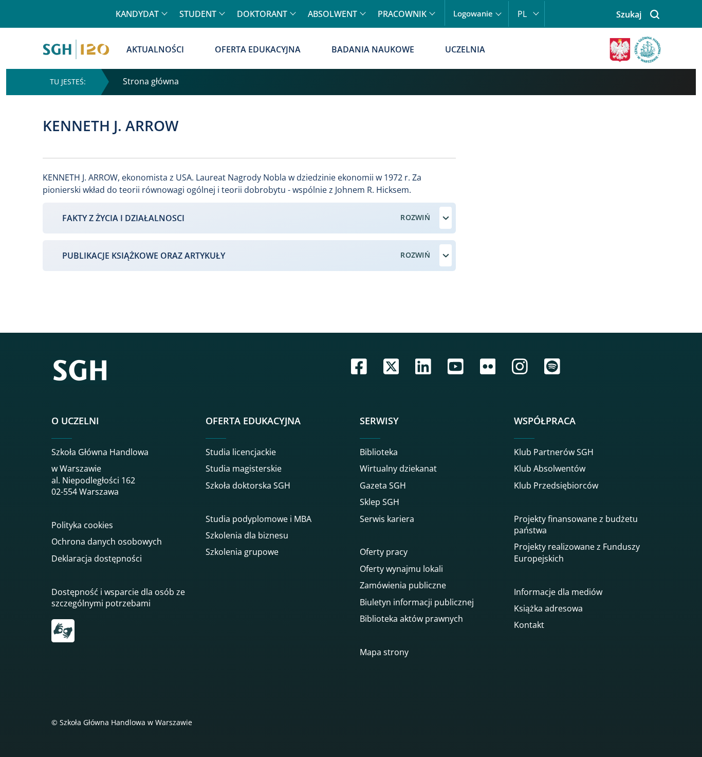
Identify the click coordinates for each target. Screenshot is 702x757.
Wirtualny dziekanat (398, 468)
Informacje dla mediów (558, 592)
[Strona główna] (76, 49)
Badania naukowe (372, 49)
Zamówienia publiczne (403, 585)
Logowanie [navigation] (473, 14)
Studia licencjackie (241, 452)
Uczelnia (465, 49)
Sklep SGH (379, 502)
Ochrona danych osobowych (106, 541)
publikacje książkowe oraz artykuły (143, 255)
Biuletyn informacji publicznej (417, 602)
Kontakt (529, 624)
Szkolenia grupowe (242, 551)
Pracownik (402, 14)
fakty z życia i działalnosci (123, 218)
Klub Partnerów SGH (554, 452)
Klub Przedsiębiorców (556, 485)
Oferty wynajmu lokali (401, 568)
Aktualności (155, 49)
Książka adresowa (548, 608)
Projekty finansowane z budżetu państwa (576, 524)
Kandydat (137, 14)
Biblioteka (379, 452)
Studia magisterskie (244, 468)
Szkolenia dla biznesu (247, 535)
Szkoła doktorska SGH (248, 485)
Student (197, 14)
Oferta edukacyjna (258, 49)
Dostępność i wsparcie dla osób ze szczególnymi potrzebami (118, 597)
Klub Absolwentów (549, 468)
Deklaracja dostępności (96, 558)
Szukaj (628, 14)
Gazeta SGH (383, 485)
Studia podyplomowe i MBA (258, 519)
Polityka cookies (82, 525)
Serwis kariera (387, 519)
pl (522, 14)
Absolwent (332, 14)
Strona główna (151, 81)
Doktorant (262, 14)
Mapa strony (384, 652)
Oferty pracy (384, 551)
